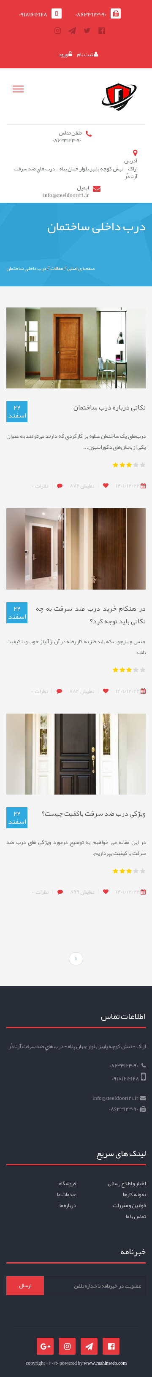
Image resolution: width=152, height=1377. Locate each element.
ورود (63, 54)
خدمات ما (66, 1194)
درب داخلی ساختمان (26, 268)
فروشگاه (67, 1183)
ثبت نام (85, 54)
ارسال (25, 1285)
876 (82, 485)
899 (82, 892)
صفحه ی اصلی (81, 268)
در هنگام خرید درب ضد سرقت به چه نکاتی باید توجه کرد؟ (91, 615)
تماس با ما (136, 1216)
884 (81, 691)
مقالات (56, 268)
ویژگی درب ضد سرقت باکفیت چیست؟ (94, 813)
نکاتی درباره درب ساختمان (109, 407)
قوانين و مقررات (129, 1205)
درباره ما (68, 1205)
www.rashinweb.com (105, 1363)
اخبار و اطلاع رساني (127, 1183)
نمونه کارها (134, 1194)
